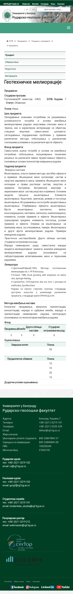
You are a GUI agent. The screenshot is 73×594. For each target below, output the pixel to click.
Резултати (10, 69)
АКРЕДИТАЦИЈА (11, 4)
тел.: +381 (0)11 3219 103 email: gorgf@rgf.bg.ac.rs (16, 482)
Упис (53, 4)
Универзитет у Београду (24, 13)
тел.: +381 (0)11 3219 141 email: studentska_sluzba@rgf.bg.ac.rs (23, 503)
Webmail (26, 4)
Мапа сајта (19, 581)
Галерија (45, 4)
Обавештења (12, 62)
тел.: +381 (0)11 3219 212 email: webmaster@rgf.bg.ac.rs (19, 522)
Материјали (11, 76)
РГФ (11, 41)
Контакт (61, 4)
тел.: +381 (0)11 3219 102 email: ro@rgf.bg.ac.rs (16, 463)
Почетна (8, 581)
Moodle (35, 4)
